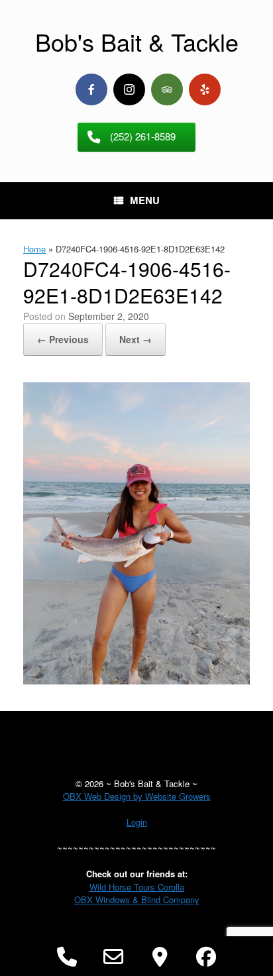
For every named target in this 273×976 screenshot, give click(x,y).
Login (137, 822)
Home (34, 249)
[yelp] (205, 89)
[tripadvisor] (167, 89)
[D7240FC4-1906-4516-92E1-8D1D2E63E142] (136, 680)
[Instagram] (129, 89)
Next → (135, 339)
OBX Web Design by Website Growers (137, 796)
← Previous (63, 339)
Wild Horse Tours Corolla (136, 887)
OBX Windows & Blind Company (136, 899)
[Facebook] (91, 89)
